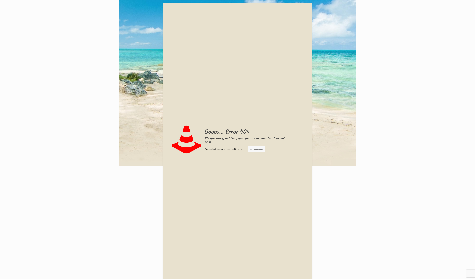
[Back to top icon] (463, 274)
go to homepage (256, 149)
